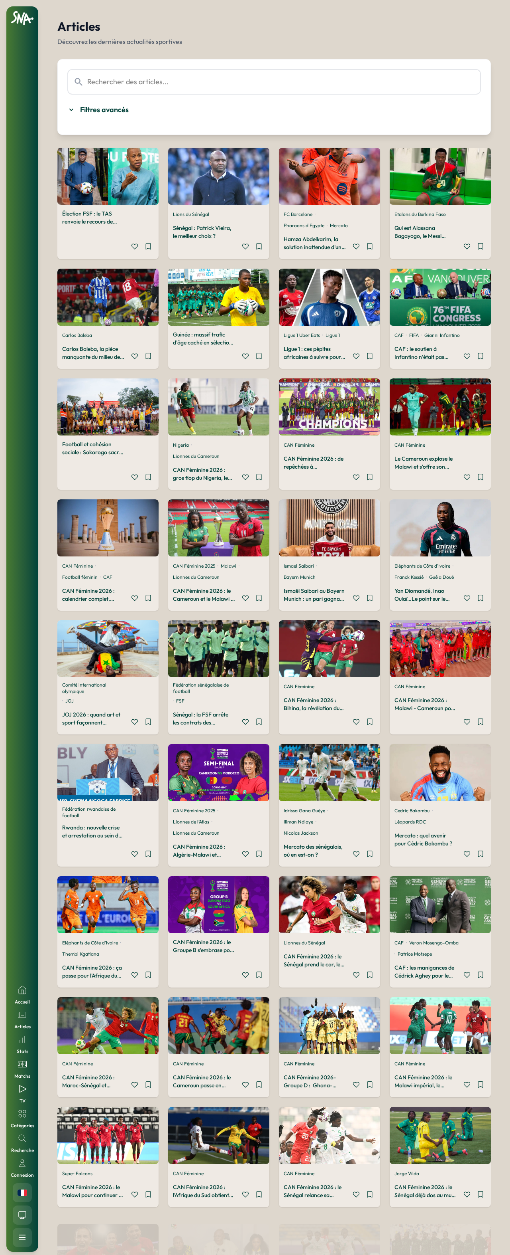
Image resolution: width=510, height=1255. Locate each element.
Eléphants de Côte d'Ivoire (422, 566)
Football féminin (80, 577)
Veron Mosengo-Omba (434, 943)
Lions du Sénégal (191, 214)
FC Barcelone (298, 214)
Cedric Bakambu (412, 811)
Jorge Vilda (406, 1173)
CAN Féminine (299, 445)
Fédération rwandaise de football (89, 812)
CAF (399, 335)
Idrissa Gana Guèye (304, 811)
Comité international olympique (84, 688)
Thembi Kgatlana (80, 954)
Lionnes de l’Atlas (191, 822)
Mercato (339, 225)
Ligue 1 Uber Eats (302, 335)
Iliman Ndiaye (298, 822)
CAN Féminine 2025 (194, 566)
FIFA (414, 335)
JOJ (69, 701)
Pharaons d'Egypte (304, 225)
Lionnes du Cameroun (196, 456)
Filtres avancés (104, 109)
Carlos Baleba (77, 335)
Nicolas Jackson (301, 833)
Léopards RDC (410, 822)
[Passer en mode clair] (22, 1215)
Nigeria (181, 445)
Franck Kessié (409, 577)
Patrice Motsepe (415, 954)
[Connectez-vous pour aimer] (134, 247)
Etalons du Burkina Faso (420, 214)
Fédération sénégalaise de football (201, 688)
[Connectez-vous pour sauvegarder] (148, 247)
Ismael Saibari (299, 566)
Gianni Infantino (442, 335)
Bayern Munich (300, 577)
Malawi (228, 566)
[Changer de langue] (22, 1192)
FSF (180, 701)
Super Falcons (77, 1173)
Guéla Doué (441, 577)
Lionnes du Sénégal (304, 943)
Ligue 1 (333, 335)
